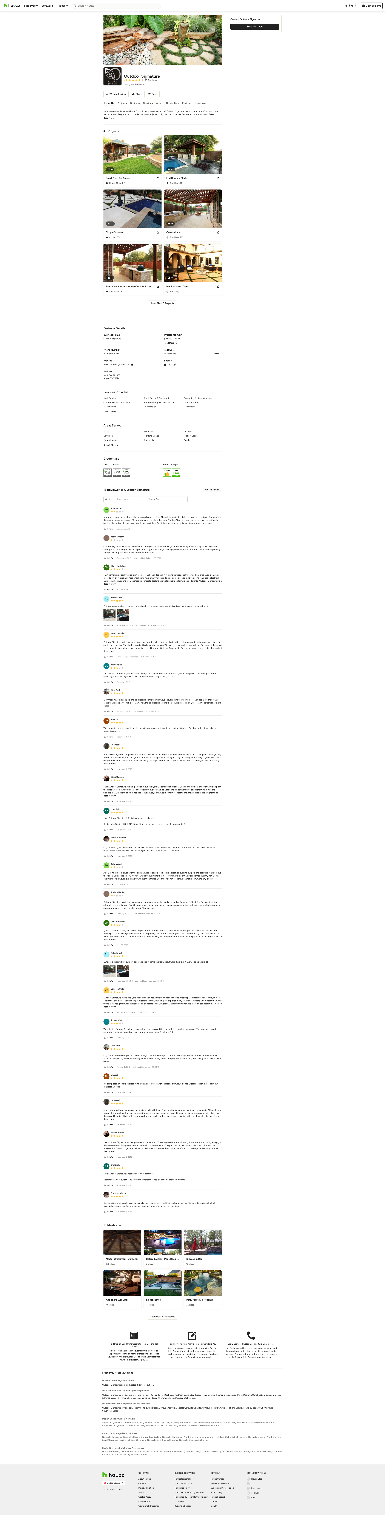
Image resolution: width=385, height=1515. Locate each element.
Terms (141, 1492)
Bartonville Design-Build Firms (142, 1422)
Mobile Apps (144, 1501)
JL (106, 665)
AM (106, 720)
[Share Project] (158, 178)
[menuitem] (31, 5)
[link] (109, 584)
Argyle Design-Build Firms (114, 1422)
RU (106, 598)
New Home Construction (134, 1451)
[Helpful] (104, 529)
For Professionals (182, 1479)
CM (106, 567)
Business (135, 103)
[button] (162, 470)
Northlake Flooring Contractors (198, 1437)
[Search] (75, 6)
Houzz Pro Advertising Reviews (189, 1492)
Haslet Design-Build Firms (236, 1422)
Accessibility (216, 1492)
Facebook (256, 1488)
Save (154, 94)
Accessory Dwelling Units (215, 1451)
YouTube (255, 1493)
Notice (150, 1488)
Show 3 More (109, 411)
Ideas (62, 5)
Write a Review (212, 489)
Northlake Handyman (172, 1437)
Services (148, 103)
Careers (142, 1483)
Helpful (110, 529)
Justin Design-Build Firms (262, 1422)
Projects (122, 103)
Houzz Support (218, 1497)
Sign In (214, 1506)
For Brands (179, 1501)
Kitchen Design (194, 1451)
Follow (217, 353)
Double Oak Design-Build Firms (207, 1422)
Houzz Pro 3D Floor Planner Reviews (191, 1497)
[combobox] (116, 6)
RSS (253, 1497)
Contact (214, 1501)
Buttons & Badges (182, 1506)
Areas (159, 103)
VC (106, 634)
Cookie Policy (144, 1497)
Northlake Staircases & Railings (193, 1440)
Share (139, 94)
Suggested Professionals (222, 1488)
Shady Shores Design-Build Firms (175, 1425)
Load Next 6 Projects (162, 303)
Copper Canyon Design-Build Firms (174, 1422)
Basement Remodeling (239, 1451)
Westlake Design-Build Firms (205, 1425)
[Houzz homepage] (11, 5)
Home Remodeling (111, 1451)
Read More (108, 118)
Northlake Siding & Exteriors (132, 1440)
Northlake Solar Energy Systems (162, 1440)
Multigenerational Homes (136, 1454)
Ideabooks (200, 103)
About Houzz (144, 1479)
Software (47, 5)
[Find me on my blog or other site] (175, 364)
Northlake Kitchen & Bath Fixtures (231, 1437)
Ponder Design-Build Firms (145, 1425)
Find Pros (29, 5)
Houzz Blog (256, 1479)
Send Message (255, 26)
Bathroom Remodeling (174, 1451)
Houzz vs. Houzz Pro (184, 1483)
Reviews (186, 103)
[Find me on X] (170, 364)
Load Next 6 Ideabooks (162, 1316)
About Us (109, 103)
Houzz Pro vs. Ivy (182, 1488)
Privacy (141, 1488)
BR (106, 810)
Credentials (172, 103)
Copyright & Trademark (149, 1506)
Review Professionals (221, 1483)
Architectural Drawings (262, 1451)
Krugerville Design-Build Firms (116, 1425)
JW (106, 509)
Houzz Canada (217, 1479)
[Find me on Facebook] (165, 364)
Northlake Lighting (256, 1437)
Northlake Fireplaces (112, 1437)
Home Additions (154, 1451)
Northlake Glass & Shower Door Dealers (142, 1437)
